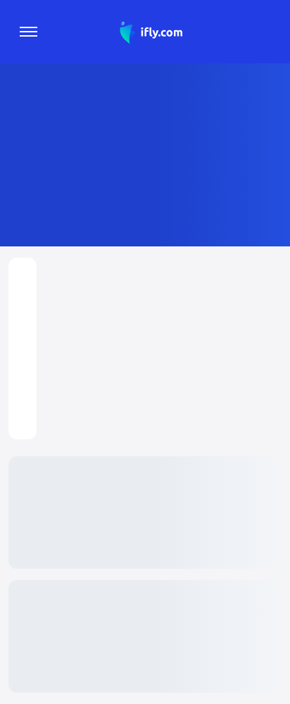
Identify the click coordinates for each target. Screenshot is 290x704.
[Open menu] (28, 31)
